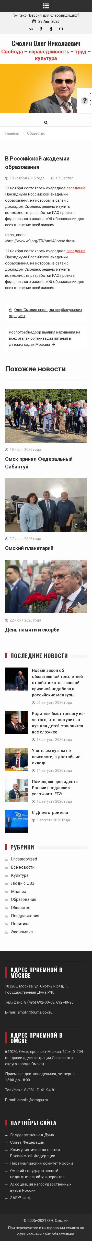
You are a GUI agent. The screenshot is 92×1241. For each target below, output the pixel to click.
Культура (19, 875)
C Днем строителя (50, 812)
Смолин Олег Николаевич (46, 43)
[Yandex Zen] (51, 29)
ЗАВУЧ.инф (20, 1198)
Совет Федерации (27, 1142)
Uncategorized (24, 859)
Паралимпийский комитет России (41, 1163)
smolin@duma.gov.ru (34, 1012)
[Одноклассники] (41, 29)
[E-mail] (60, 29)
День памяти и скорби (32, 630)
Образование (23, 899)
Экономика (22, 931)
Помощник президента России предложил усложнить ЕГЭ (55, 787)
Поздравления (25, 915)
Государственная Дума (32, 1135)
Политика (20, 923)
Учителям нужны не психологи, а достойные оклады (56, 756)
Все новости (22, 867)
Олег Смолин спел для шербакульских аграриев (45, 312)
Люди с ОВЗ (22, 883)
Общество (64, 178)
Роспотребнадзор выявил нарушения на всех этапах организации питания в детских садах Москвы (44, 338)
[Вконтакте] (31, 29)
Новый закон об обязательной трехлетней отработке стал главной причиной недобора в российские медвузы (57, 682)
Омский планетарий (29, 548)
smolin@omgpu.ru (32, 1100)
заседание (75, 188)
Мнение (18, 891)
